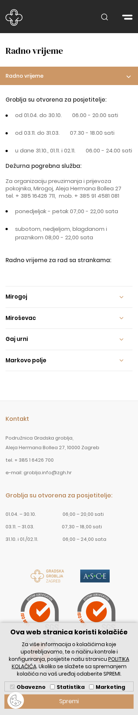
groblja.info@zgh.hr (48, 472)
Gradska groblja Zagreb (14, 17)
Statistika (71, 687)
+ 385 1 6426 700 (34, 460)
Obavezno (31, 687)
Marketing (110, 687)
